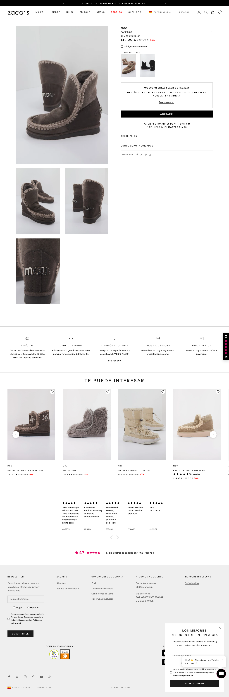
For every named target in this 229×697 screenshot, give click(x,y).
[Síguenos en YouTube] (41, 676)
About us (61, 583)
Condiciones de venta (102, 593)
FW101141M (69, 470)
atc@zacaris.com (144, 587)
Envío (94, 583)
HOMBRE (55, 12)
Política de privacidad (183, 675)
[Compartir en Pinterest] (146, 154)
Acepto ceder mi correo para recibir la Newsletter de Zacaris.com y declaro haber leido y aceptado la (196, 672)
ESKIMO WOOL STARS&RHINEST (26, 470)
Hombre (34, 607)
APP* (144, 3)
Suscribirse (20, 633)
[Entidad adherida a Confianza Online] (59, 654)
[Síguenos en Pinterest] (33, 676)
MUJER (40, 12)
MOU (124, 27)
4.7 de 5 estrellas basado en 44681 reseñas (129, 552)
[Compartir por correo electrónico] (150, 154)
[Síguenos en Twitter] (17, 676)
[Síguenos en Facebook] (9, 676)
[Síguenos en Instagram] (25, 676)
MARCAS (85, 12)
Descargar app (166, 102)
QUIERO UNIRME (194, 683)
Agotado (166, 114)
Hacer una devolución (102, 598)
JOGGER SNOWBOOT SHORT (134, 470)
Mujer (19, 607)
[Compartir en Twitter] (141, 154)
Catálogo (134, 12)
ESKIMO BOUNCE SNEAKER (189, 470)
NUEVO (101, 12)
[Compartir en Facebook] (137, 154)
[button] (112, 537)
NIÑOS (70, 12)
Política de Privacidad (68, 588)
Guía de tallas (192, 583)
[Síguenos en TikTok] (49, 676)
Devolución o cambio (102, 588)
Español (184, 12)
